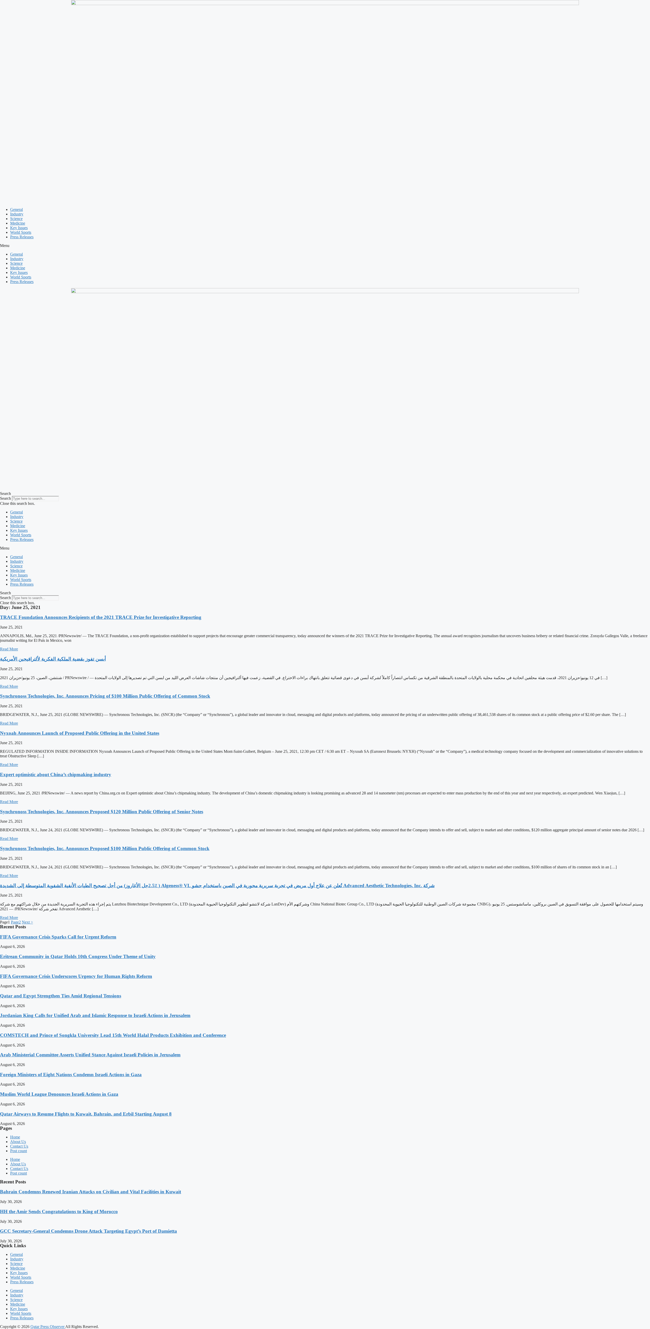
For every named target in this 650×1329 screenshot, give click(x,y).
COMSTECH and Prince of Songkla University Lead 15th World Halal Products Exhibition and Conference (113, 1035)
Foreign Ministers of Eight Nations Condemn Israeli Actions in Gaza (71, 1074)
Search (5, 498)
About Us (18, 1141)
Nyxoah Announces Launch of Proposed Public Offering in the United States (79, 733)
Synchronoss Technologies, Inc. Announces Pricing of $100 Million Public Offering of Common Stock (105, 696)
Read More (9, 649)
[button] (325, 245)
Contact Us (19, 1146)
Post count (18, 1151)
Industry (16, 214)
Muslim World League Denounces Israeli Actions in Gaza (59, 1094)
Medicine (17, 223)
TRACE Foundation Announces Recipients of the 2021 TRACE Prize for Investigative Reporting (100, 617)
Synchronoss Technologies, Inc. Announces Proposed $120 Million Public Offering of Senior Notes (101, 811)
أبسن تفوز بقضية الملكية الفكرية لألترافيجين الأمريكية (53, 659)
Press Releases (22, 237)
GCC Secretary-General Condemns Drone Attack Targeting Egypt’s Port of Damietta (88, 1231)
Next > (27, 922)
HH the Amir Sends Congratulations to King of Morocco (59, 1211)
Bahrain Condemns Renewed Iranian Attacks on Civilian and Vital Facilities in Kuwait (90, 1191)
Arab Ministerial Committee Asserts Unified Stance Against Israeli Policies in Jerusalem (90, 1054)
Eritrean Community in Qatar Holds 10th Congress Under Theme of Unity (78, 956)
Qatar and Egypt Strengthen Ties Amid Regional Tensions (60, 995)
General (16, 209)
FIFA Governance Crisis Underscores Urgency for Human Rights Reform (76, 976)
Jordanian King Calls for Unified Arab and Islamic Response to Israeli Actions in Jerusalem (95, 1015)
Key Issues (19, 228)
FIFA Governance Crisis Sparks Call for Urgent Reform (58, 937)
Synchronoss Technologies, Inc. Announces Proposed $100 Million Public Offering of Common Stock (104, 848)
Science (16, 218)
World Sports (20, 232)
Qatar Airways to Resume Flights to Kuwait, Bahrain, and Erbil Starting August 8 (86, 1114)
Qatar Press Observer (47, 1326)
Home (15, 1137)
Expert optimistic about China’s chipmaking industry (55, 774)
